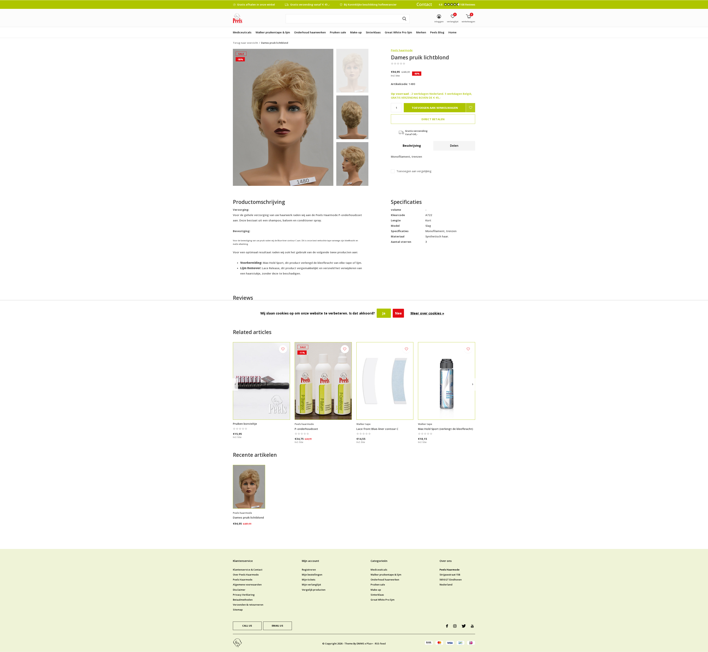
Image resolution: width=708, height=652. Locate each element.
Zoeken (404, 18)
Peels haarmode (402, 50)
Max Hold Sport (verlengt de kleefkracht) (445, 429)
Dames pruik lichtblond (248, 517)
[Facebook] (447, 626)
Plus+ (370, 643)
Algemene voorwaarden (247, 584)
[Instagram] (455, 626)
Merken (421, 32)
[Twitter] (464, 626)
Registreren (309, 569)
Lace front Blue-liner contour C (377, 429)
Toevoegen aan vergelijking (413, 171)
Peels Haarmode (242, 579)
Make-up (356, 32)
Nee (398, 313)
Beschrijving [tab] (412, 146)
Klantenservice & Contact (247, 569)
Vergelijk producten (313, 589)
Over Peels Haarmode (246, 574)
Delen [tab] (454, 146)
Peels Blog (437, 32)
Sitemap (238, 609)
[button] (362, 71)
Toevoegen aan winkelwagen (435, 107)
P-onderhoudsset (306, 429)
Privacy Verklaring (244, 594)
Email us (277, 625)
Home (452, 32)
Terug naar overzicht (245, 42)
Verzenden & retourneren (248, 604)
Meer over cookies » (427, 313)
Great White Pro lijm (398, 32)
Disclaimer (239, 589)
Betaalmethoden (243, 599)
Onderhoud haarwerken (310, 32)
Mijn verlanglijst (311, 584)
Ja (383, 313)
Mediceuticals (242, 32)
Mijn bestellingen (312, 574)
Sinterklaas (373, 32)
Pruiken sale (338, 32)
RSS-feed (380, 643)
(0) (407, 63)
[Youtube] (472, 626)
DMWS (360, 643)
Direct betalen (433, 119)
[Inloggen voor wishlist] (470, 107)
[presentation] (235, 384)
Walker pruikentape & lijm (273, 32)
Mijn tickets (308, 579)
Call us (247, 625)
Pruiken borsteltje (245, 423)
